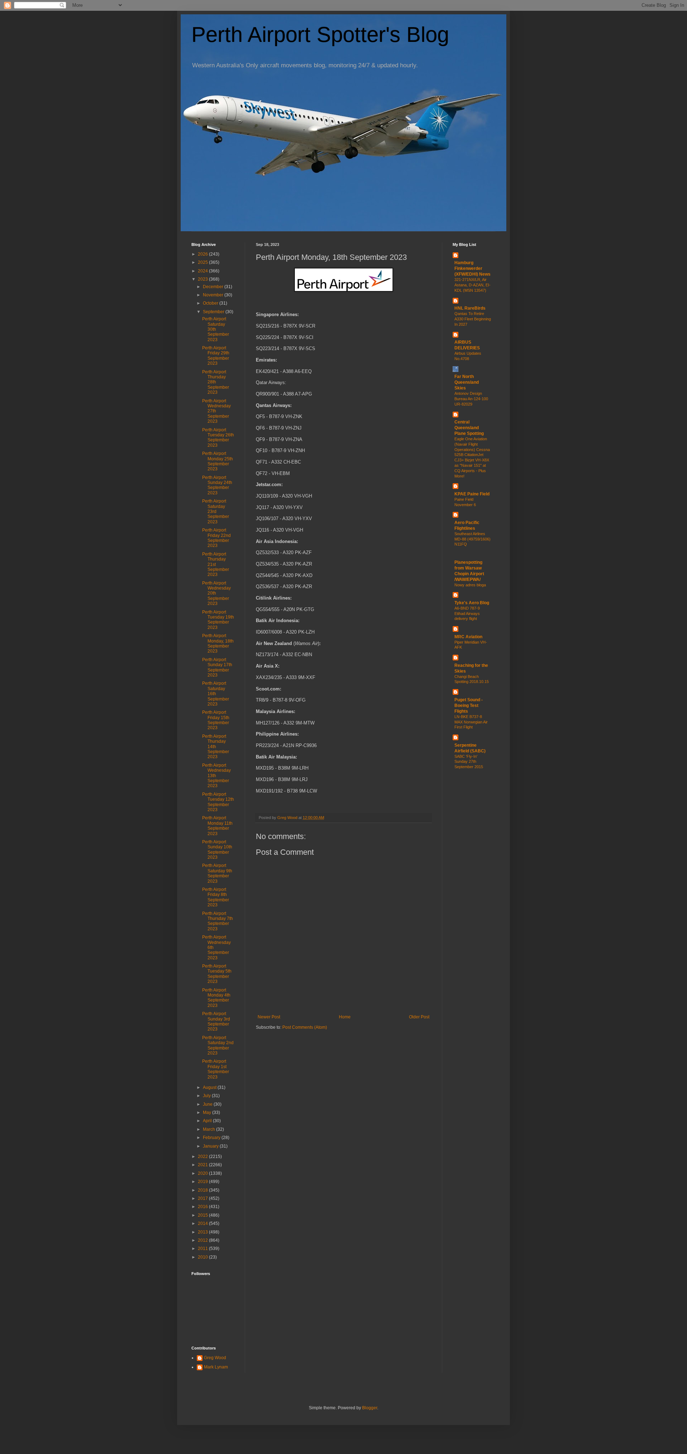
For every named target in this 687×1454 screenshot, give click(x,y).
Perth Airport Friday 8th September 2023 (215, 897)
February (212, 1137)
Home (345, 1016)
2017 (203, 1198)
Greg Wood (215, 1357)
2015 (203, 1215)
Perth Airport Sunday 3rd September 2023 (216, 1021)
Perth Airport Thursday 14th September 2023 (215, 747)
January (211, 1146)
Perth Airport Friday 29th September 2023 (215, 355)
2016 (203, 1206)
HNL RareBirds (470, 308)
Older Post (419, 1016)
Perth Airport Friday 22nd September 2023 (216, 538)
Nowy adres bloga (470, 585)
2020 (203, 1173)
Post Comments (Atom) (304, 1027)
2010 (203, 1257)
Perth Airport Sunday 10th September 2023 (217, 849)
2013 (203, 1232)
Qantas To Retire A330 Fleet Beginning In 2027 (472, 318)
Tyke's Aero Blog (471, 602)
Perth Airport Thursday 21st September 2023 (215, 564)
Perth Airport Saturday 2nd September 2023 (218, 1045)
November (213, 294)
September (214, 311)
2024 (203, 270)
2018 (203, 1190)
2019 (203, 1181)
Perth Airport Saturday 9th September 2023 (217, 873)
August (210, 1087)
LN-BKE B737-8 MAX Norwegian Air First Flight (471, 722)
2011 (203, 1248)
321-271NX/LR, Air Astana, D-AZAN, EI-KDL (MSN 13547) (472, 284)
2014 (203, 1223)
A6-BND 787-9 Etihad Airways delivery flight (467, 613)
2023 (203, 279)
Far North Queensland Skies (466, 382)
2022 (203, 1156)
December (213, 286)
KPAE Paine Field (471, 493)
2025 (203, 262)
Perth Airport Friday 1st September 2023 (215, 1069)
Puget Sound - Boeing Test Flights (468, 705)
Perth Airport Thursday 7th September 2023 (217, 921)
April (208, 1120)
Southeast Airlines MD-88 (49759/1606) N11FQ (472, 539)
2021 (203, 1164)
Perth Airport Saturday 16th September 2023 (215, 694)
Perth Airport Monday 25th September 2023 (217, 461)
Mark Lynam (216, 1367)
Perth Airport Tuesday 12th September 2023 (218, 802)
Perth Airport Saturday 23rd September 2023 (215, 511)
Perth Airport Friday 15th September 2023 (215, 720)
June (208, 1104)
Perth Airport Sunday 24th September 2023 (217, 485)
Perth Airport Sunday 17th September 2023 (217, 667)
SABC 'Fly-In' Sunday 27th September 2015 (468, 761)
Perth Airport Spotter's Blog (320, 35)
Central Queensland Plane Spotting (469, 428)
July (207, 1095)
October (211, 303)
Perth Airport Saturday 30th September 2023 (215, 329)
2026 (203, 254)
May (207, 1112)
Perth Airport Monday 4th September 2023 (216, 998)
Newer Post (269, 1016)
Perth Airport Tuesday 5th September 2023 (217, 974)
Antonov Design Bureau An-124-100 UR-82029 (471, 398)
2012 (203, 1240)
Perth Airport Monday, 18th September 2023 (218, 643)
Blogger (369, 1407)
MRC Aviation (468, 636)
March (209, 1129)
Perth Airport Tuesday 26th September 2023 (218, 437)
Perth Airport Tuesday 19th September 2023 (218, 620)
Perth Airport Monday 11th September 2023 (217, 825)
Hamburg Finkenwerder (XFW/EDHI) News (472, 268)
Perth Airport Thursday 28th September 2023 (215, 382)
